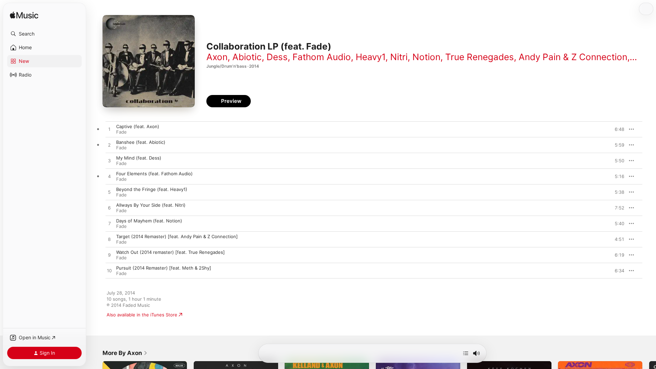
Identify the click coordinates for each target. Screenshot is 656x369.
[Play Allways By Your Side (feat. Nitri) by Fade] (109, 208)
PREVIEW (616, 129)
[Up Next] (466, 353)
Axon (217, 57)
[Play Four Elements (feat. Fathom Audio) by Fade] (109, 177)
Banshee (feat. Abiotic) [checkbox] (140, 142)
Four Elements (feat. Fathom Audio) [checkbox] (154, 173)
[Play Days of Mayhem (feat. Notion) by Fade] (109, 224)
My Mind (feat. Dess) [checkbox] (138, 158)
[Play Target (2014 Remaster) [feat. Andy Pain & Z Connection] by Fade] (109, 239)
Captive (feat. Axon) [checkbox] (137, 126)
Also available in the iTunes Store (142, 314)
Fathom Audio (321, 57)
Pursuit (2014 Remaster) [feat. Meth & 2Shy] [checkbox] (163, 268)
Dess (277, 57)
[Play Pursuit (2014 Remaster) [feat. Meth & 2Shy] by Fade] (109, 271)
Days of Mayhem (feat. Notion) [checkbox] (149, 220)
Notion (426, 57)
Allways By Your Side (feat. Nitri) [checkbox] (151, 205)
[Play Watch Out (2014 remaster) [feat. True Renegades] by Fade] (109, 255)
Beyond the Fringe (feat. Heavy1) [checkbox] (151, 189)
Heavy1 (370, 57)
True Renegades (479, 57)
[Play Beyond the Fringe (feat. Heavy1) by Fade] (109, 192)
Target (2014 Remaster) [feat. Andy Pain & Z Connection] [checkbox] (177, 236)
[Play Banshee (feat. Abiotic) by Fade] (109, 145)
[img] (24, 15)
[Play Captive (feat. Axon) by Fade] (109, 129)
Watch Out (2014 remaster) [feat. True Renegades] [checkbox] (170, 252)
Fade (121, 132)
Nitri (399, 57)
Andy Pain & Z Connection (573, 57)
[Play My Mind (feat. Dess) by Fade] (109, 161)
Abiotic (247, 57)
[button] (44, 34)
